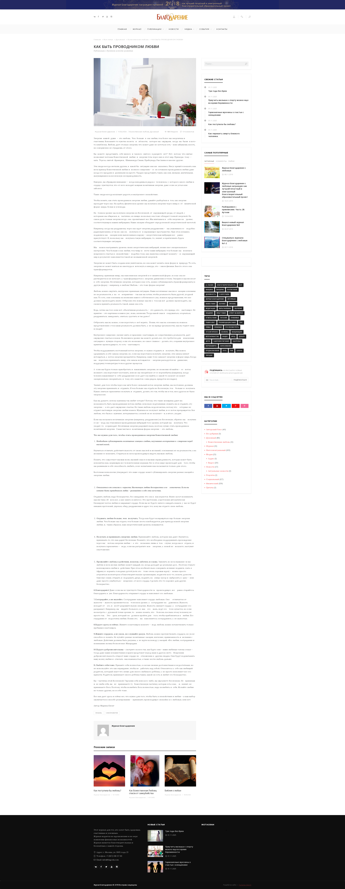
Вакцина (209, 289)
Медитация (210, 308)
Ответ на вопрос (236, 313)
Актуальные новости (218, 471)
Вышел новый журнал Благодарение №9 (233, 223)
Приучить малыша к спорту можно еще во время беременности (228, 101)
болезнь (224, 332)
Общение (209, 313)
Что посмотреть (232, 327)
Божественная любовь (138, 40)
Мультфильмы (225, 308)
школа (239, 351)
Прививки (235, 318)
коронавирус (211, 346)
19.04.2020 (228, 216)
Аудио (211, 458)
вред (233, 336)
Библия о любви (173, 790)
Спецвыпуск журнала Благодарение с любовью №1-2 (234, 240)
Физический (212, 483)
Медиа (188, 29)
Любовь (98, 713)
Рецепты (210, 475)
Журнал (137, 29)
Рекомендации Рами (227, 322)
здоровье (237, 341)
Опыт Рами (221, 313)
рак (231, 351)
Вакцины (220, 289)
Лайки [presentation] (231, 161)
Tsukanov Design (245, 885)
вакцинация (237, 332)
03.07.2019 (228, 229)
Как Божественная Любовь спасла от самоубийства (143, 792)
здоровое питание (221, 341)
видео (225, 336)
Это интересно (212, 332)
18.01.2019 (228, 201)
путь (225, 351)
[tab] (209, 162)
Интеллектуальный (216, 450)
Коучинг (222, 304)
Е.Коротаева (224, 294)
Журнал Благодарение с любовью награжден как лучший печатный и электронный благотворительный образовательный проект (235, 190)
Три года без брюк (217, 91)
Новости (174, 29)
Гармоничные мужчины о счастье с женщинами (178, 863)
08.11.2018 (228, 174)
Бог (240, 285)
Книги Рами (210, 304)
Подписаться (240, 380)
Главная (122, 29)
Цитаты (210, 487)
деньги (242, 336)
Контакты (221, 29)
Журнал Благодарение (105, 132)
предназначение (212, 351)
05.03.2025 (187, 795)
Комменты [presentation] (221, 161)
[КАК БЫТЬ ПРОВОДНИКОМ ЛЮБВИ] (145, 92)
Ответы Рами (211, 318)
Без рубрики (212, 433)
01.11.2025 (116, 795)
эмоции (209, 355)
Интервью (231, 299)
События (204, 29)
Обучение (238, 308)
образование (225, 346)
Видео (211, 463)
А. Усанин (209, 285)
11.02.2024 (122, 132)
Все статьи (108, 40)
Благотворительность (226, 285)
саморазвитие (112, 713)
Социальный (212, 479)
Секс (241, 322)
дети (208, 341)
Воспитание (232, 289)
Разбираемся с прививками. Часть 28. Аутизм (233, 210)
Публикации (154, 29)
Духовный (120, 40)
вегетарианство (212, 336)
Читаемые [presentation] (209, 161)
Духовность (211, 294)
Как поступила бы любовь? (107, 790)
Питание (223, 318)
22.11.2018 (228, 247)
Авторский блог (214, 429)
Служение (218, 327)
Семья (208, 327)
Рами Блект (210, 322)
